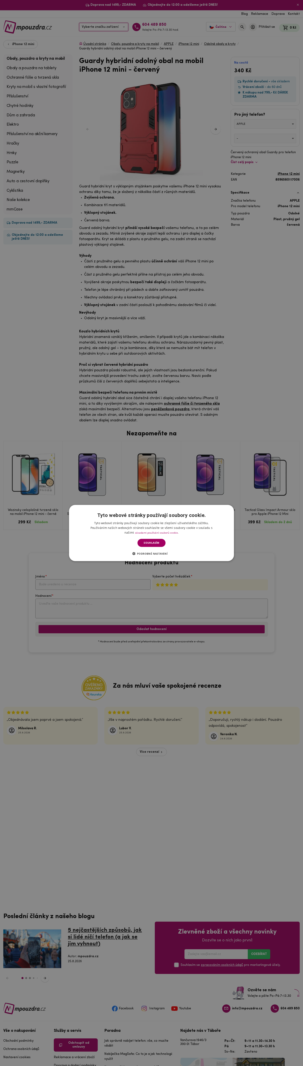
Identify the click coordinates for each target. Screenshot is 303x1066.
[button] (151, 553)
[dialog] (151, 533)
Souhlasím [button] (151, 543)
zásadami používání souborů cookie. (157, 532)
